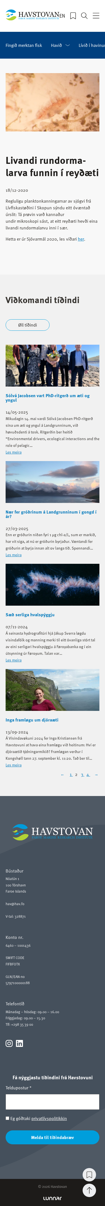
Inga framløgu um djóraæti (32, 720)
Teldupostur (19, 1088)
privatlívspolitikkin (49, 1118)
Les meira (14, 452)
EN (62, 16)
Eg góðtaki (38, 1118)
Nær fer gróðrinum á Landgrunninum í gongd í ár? (51, 514)
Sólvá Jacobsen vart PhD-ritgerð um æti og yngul (48, 397)
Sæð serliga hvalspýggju (30, 614)
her (81, 239)
